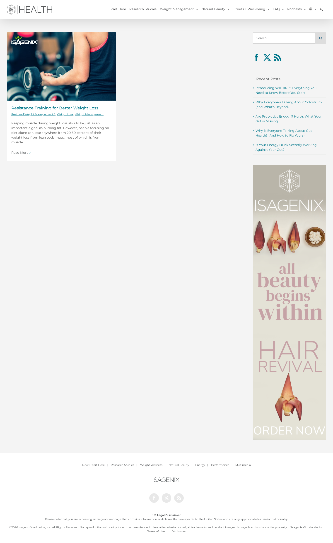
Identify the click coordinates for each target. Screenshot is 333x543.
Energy (200, 465)
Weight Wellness (151, 465)
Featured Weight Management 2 (33, 114)
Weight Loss (65, 114)
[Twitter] (267, 57)
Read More (19, 153)
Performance (220, 465)
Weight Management (89, 114)
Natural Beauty (179, 465)
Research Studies (122, 465)
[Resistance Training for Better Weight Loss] (61, 66)
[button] (321, 9)
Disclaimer (178, 531)
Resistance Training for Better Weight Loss (54, 108)
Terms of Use (156, 531)
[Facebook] (256, 57)
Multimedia (243, 465)
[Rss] (277, 57)
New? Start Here (93, 465)
